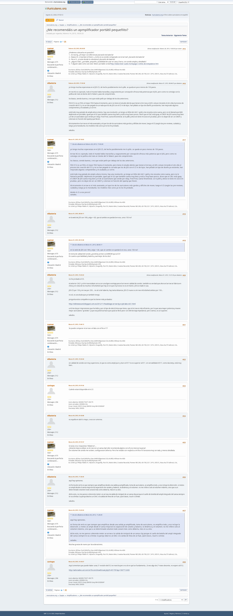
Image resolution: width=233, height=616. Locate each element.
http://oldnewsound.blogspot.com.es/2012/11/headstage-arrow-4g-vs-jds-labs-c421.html (102, 304)
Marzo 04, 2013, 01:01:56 (76, 385)
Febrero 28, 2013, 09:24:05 (77, 48)
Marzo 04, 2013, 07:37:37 (76, 442)
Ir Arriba (49, 590)
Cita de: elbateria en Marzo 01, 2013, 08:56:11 (87, 245)
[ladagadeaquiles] (48, 70)
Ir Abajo (49, 42)
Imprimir (183, 42)
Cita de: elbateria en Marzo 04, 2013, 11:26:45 (87, 515)
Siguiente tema (180, 35)
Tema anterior (167, 35)
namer (50, 48)
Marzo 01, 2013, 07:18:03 (76, 139)
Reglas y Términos (175, 613)
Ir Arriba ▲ (186, 613)
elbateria (51, 83)
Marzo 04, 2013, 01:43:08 (76, 415)
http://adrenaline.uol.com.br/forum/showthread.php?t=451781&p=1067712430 (99, 570)
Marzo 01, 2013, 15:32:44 (76, 359)
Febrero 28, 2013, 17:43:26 (77, 83)
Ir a (156, 600)
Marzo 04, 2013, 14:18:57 (76, 562)
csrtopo (51, 385)
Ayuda (166, 613)
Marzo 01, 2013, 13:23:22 (76, 275)
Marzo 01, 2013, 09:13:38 (76, 240)
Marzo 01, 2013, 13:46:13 (76, 324)
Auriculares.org (157, 15)
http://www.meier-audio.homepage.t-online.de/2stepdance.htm (134, 64)
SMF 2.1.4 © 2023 (49, 613)
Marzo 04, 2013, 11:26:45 (76, 477)
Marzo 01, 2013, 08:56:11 (76, 213)
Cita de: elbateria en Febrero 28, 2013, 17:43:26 (87, 144)
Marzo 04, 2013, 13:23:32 (76, 510)
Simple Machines (60, 613)
